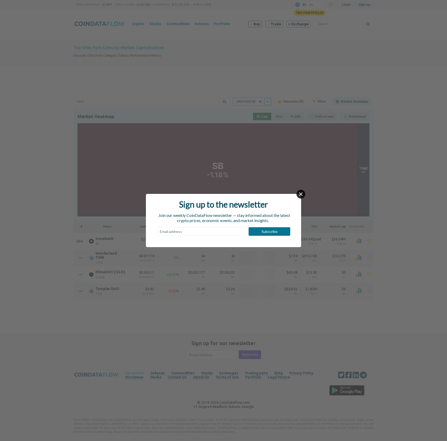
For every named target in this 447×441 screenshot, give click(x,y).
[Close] (300, 194)
